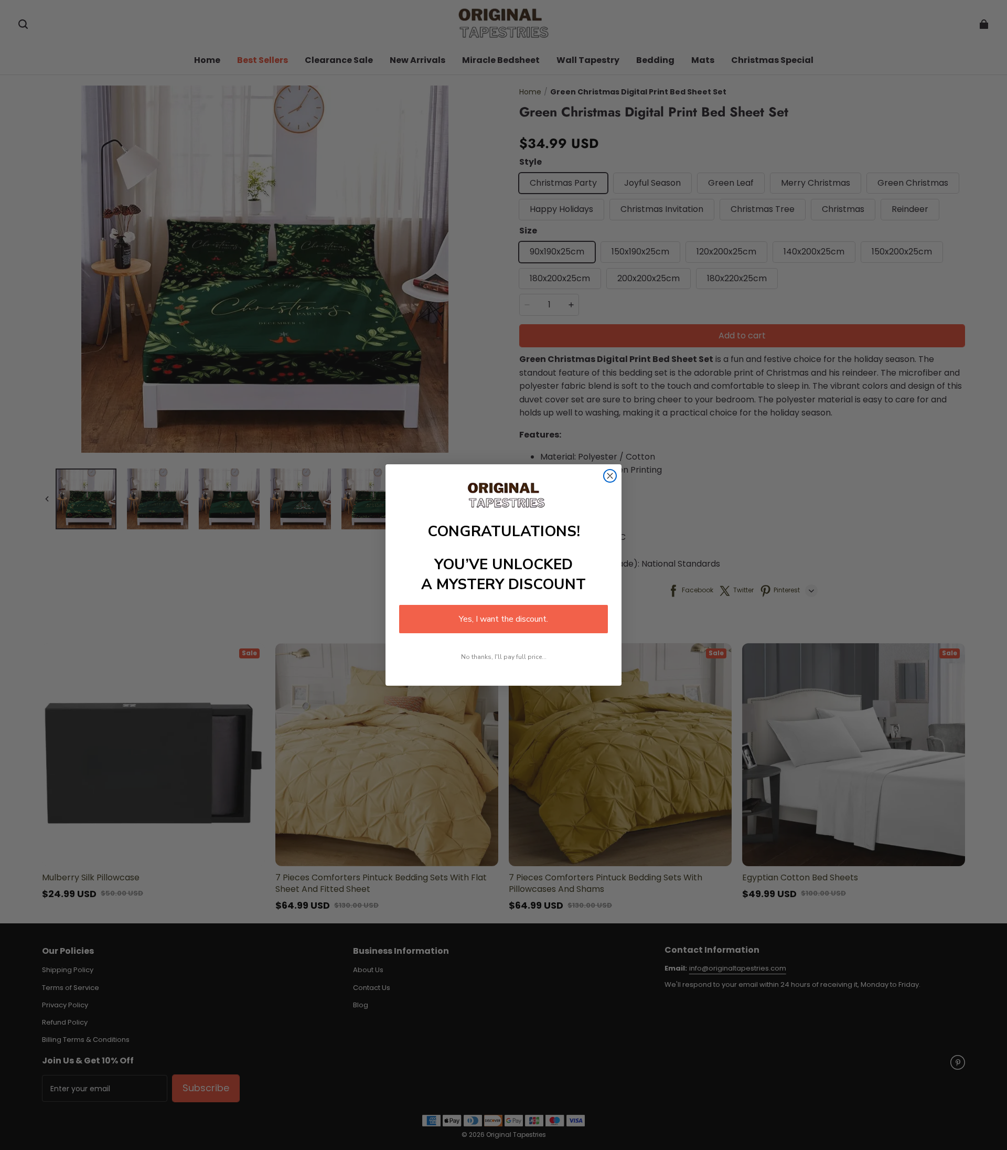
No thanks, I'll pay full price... (504, 657)
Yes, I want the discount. (503, 619)
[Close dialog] (610, 476)
